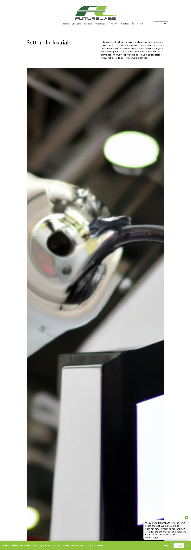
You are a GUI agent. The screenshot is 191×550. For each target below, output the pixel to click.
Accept (179, 545)
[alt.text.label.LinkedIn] (133, 23)
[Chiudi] (187, 545)
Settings (165, 545)
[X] (137, 23)
